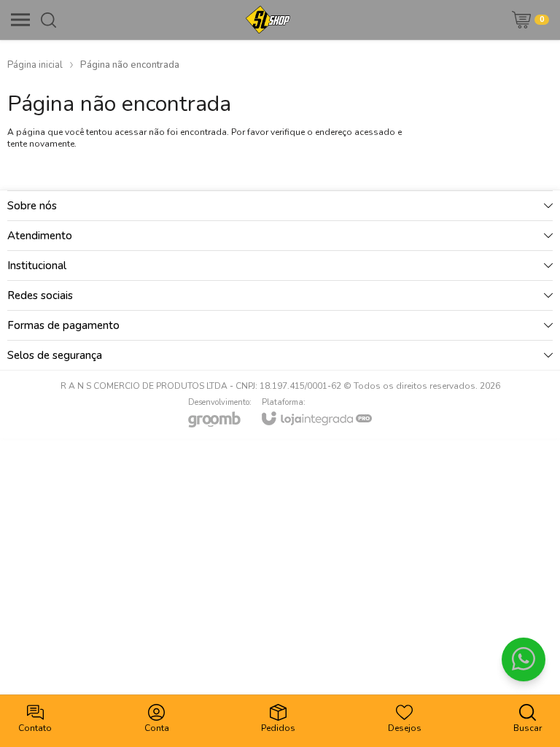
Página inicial (35, 64)
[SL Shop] (268, 20)
